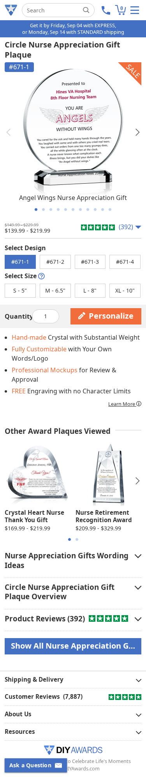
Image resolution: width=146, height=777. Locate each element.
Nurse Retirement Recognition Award (104, 516)
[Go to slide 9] (95, 209)
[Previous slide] (8, 132)
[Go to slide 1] (36, 209)
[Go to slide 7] (80, 209)
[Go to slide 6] (73, 209)
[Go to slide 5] (65, 209)
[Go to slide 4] (58, 209)
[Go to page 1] (69, 539)
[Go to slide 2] (43, 209)
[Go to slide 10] (102, 209)
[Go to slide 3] (51, 209)
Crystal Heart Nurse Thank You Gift (34, 516)
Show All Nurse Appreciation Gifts (76, 645)
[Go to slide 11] (110, 209)
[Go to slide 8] (88, 209)
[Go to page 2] (77, 539)
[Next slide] (137, 132)
